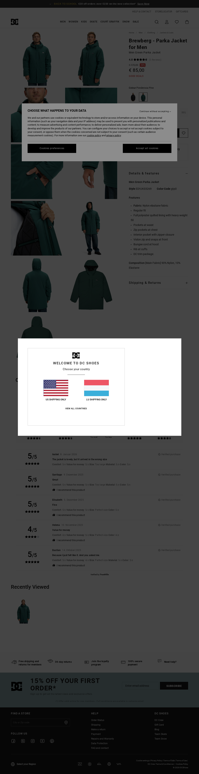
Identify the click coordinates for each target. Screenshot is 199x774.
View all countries (76, 408)
